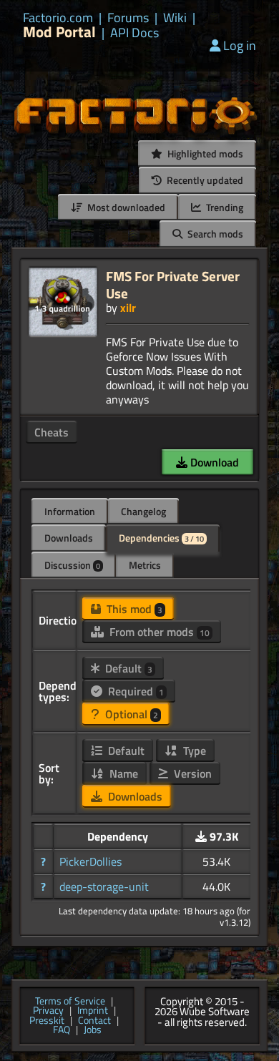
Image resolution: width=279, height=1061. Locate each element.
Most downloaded (125, 207)
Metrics (145, 564)
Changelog (143, 511)
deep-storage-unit (104, 886)
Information (69, 511)
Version (191, 773)
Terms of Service (70, 1002)
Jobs (93, 1030)
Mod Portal (59, 31)
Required (134, 691)
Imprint (92, 1011)
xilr (128, 307)
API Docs (134, 32)
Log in (239, 45)
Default (127, 668)
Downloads (68, 537)
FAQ (61, 1030)
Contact (94, 1021)
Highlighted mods (204, 153)
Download (213, 462)
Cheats (51, 432)
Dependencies (161, 537)
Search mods (214, 233)
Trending (223, 207)
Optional (130, 714)
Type (193, 750)
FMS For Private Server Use (173, 284)
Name (122, 773)
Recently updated (204, 179)
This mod (133, 608)
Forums (128, 17)
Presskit (46, 1021)
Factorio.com (58, 17)
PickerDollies (90, 861)
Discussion (72, 564)
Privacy (48, 1011)
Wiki (175, 17)
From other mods (158, 631)
